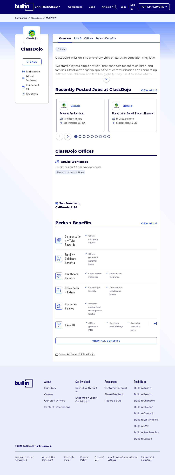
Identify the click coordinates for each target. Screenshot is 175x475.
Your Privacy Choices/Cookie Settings (122, 458)
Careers (48, 394)
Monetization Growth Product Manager (133, 113)
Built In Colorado (144, 413)
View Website (32, 93)
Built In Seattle (143, 438)
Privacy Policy (84, 458)
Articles (106, 6)
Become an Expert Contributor (86, 399)
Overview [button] (65, 38)
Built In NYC (141, 426)
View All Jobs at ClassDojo (77, 354)
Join (123, 6)
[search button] (114, 7)
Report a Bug (113, 400)
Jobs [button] (78, 38)
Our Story (50, 388)
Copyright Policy (69, 458)
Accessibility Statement (48, 458)
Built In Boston (143, 394)
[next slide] (67, 136)
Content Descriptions (57, 407)
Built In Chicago (143, 407)
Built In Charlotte (144, 400)
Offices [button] (88, 38)
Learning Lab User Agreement (24, 458)
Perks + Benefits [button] (106, 38)
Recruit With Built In (86, 389)
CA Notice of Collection (147, 458)
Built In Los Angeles (146, 419)
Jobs (92, 6)
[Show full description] (106, 78)
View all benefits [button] (106, 340)
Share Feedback (114, 394)
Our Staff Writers (54, 400)
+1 (155, 324)
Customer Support (116, 388)
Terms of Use (99, 458)
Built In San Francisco (147, 432)
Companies (75, 6)
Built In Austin (142, 388)
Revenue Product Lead (72, 113)
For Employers (153, 6)
